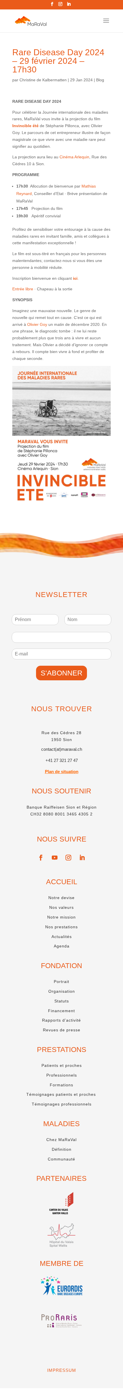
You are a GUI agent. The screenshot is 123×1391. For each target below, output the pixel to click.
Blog (100, 80)
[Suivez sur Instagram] (68, 857)
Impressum (61, 1370)
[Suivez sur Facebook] (41, 857)
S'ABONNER (61, 673)
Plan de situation (61, 771)
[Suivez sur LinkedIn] (82, 857)
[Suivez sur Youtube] (54, 857)
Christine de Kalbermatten (43, 80)
